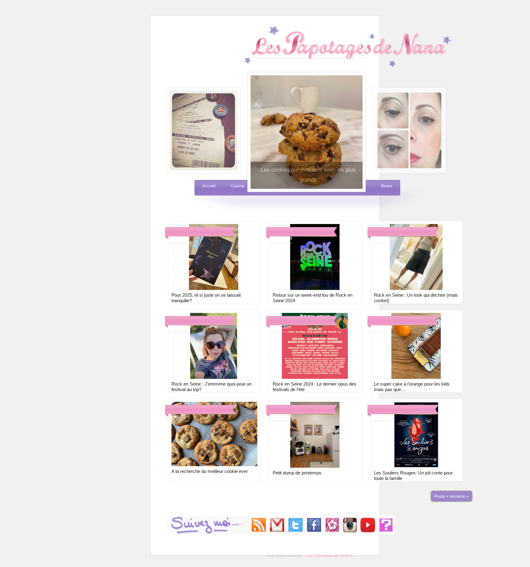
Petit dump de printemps (297, 472)
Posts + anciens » (451, 496)
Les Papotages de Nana (305, 41)
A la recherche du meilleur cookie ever (209, 471)
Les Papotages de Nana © (329, 555)
